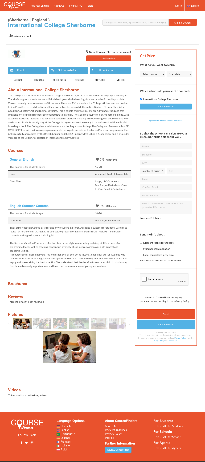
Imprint (109, 437)
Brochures (59, 80)
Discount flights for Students (159, 242)
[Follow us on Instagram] (32, 443)
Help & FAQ (75, 5)
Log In (178, 5)
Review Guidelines (116, 430)
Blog (90, 5)
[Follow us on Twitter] (26, 443)
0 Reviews (111, 159)
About (18, 80)
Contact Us (172, 340)
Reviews (79, 80)
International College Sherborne (160, 99)
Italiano (65, 445)
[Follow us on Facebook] (21, 443)
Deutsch (65, 426)
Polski (64, 449)
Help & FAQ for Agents (167, 448)
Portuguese (67, 434)
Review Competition (118, 449)
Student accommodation (156, 248)
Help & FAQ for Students (168, 426)
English (194, 5)
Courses (39, 80)
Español (65, 437)
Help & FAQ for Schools (167, 437)
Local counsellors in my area (158, 254)
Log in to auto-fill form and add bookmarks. (166, 120)
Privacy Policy (180, 338)
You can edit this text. (151, 218)
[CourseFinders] (15, 5)
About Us (59, 5)
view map (125, 51)
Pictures (100, 80)
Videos (121, 80)
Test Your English (39, 5)
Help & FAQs (159, 340)
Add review (108, 58)
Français (65, 441)
